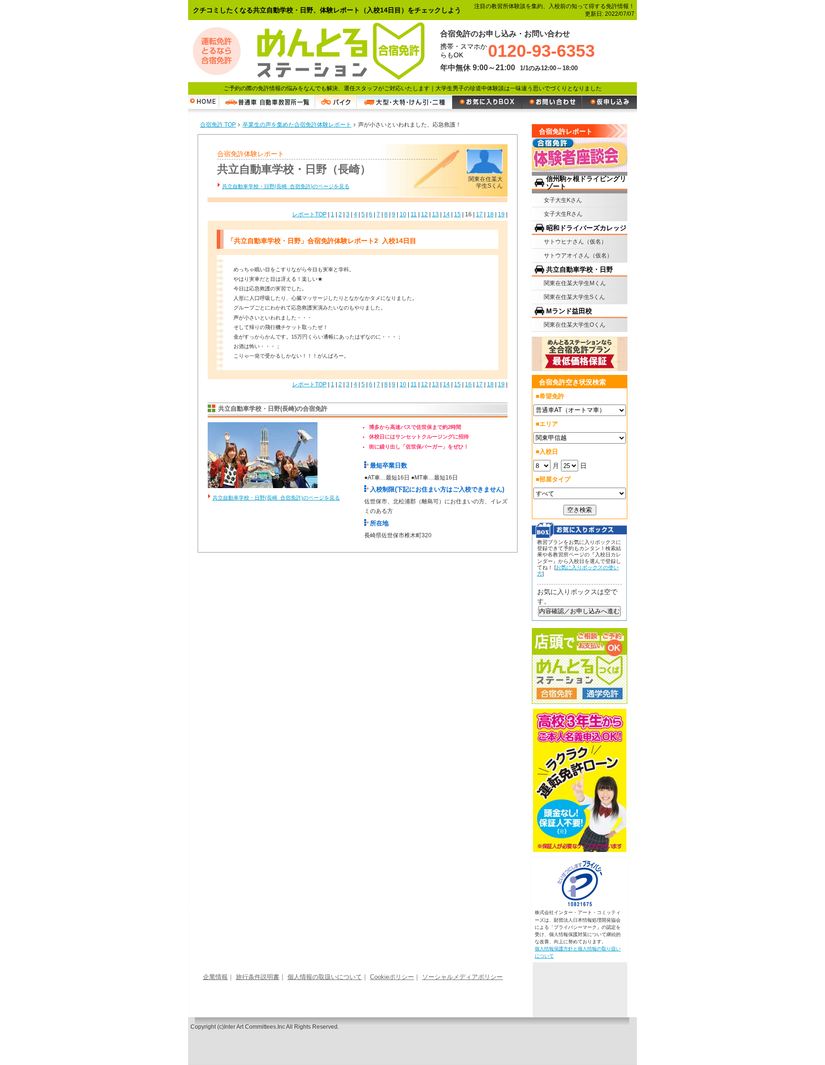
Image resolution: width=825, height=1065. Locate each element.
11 (414, 214)
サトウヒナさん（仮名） (575, 241)
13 (435, 214)
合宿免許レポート (565, 131)
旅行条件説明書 (257, 976)
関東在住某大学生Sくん (574, 297)
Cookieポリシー (392, 976)
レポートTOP (309, 214)
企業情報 (215, 976)
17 (479, 214)
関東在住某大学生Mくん (575, 283)
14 (446, 214)
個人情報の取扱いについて (324, 976)
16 (468, 384)
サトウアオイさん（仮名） (578, 255)
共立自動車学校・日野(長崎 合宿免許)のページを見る (285, 186)
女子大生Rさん (563, 214)
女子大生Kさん (563, 200)
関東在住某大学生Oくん (574, 324)
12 (424, 214)
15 (457, 214)
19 (501, 214)
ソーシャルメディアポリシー (462, 976)
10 (403, 214)
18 (490, 214)
